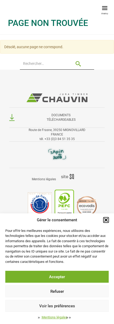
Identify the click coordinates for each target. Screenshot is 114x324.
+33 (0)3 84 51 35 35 (60, 139)
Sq (69, 176)
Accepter (57, 276)
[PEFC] (64, 206)
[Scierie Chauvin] (57, 96)
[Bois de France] (40, 206)
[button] (106, 220)
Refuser (57, 291)
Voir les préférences (57, 306)
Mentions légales (54, 317)
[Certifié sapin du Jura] (57, 154)
